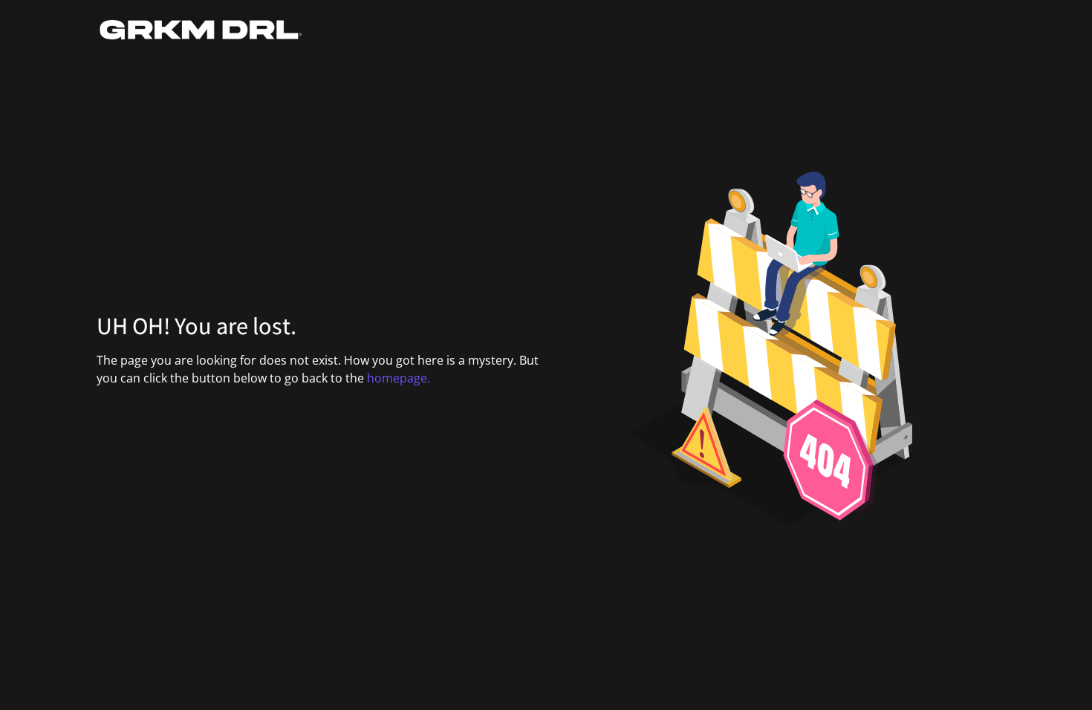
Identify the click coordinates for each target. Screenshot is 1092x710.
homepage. (398, 378)
